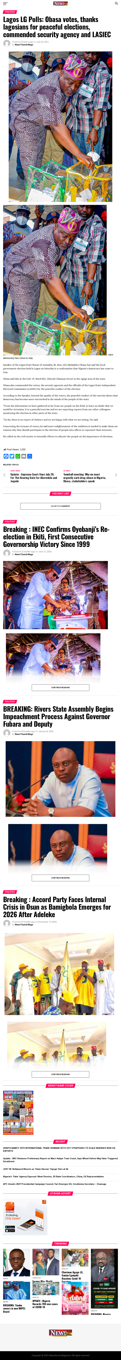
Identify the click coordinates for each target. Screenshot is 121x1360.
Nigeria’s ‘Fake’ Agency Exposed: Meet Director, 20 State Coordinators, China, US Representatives (53, 1176)
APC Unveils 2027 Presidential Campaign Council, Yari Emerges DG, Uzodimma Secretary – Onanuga (54, 1184)
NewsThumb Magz (24, 45)
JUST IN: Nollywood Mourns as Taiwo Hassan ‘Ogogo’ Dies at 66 (35, 1169)
